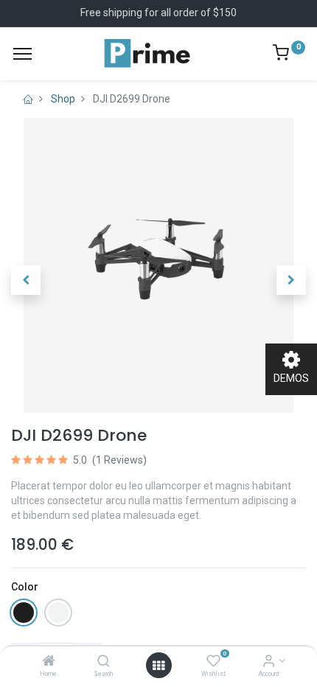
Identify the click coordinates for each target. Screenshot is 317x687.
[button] (26, 280)
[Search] (104, 662)
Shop (63, 99)
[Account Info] (269, 662)
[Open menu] (158, 665)
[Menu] (22, 53)
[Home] (48, 662)
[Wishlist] (213, 662)
